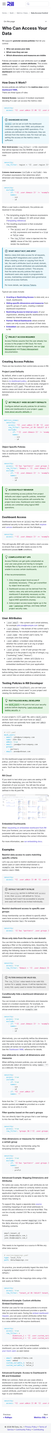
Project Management (29, 349)
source (39, 1204)
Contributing (38, 1429)
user (11, 606)
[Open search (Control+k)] (37, 3)
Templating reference (16, 220)
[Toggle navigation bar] (4, 4)
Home (4, 13)
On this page (9, 21)
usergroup (18, 606)
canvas (9, 527)
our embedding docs (33, 841)
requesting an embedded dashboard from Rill (26, 828)
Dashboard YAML (16, 1049)
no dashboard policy (17, 381)
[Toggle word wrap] (41, 108)
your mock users (9, 1351)
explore (43, 524)
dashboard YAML (10, 90)
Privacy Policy (31, 1427)
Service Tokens (29, 285)
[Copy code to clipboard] (46, 108)
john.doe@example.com (27, 625)
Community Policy (24, 1429)
